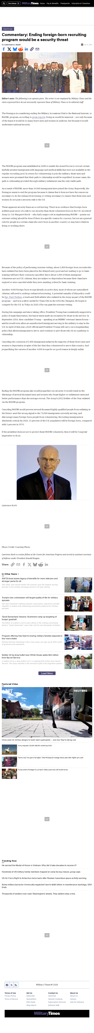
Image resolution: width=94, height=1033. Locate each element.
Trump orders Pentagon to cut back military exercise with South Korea (43, 770)
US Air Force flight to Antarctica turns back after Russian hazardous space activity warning (44, 878)
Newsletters (31, 999)
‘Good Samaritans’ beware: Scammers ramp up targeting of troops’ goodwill (29, 618)
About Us (74, 995)
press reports (38, 117)
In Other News (9, 574)
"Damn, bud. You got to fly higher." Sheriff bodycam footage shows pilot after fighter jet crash (50, 757)
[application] (47, 712)
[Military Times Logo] (30, 3)
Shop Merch (31, 1005)
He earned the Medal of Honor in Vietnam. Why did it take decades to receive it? (39, 865)
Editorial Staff (53, 1005)
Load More (47, 673)
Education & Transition (81, 3)
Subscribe (30, 995)
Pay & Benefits (53, 3)
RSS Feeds (30, 1002)
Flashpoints (65, 3)
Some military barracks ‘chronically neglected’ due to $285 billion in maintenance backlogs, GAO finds (47, 886)
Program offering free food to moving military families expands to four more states (32, 637)
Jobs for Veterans (77, 1002)
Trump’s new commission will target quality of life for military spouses (30, 599)
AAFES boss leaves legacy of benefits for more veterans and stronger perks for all (30, 579)
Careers (73, 999)
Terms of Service (11, 999)
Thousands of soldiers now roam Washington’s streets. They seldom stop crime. (38, 893)
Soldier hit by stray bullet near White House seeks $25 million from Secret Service (30, 656)
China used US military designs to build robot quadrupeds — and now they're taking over (39, 739)
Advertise (52, 995)
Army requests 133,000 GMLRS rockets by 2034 (35, 745)
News (42, 3)
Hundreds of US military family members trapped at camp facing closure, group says (41, 871)
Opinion (8, 28)
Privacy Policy (10, 995)
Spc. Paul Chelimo (13, 297)
